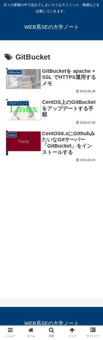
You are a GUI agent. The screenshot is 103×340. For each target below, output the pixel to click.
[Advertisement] (51, 218)
